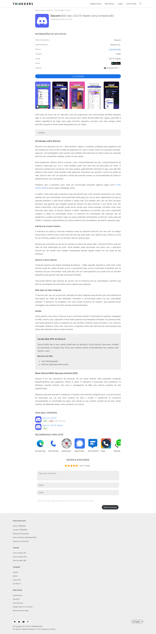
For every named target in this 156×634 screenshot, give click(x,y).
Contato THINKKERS (20, 530)
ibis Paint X (17, 584)
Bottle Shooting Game (21, 610)
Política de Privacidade (21, 534)
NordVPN (16, 599)
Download (78, 76)
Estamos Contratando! (21, 541)
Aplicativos (109, 4)
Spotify (15, 572)
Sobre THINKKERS (19, 526)
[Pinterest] (28, 622)
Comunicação (59, 10)
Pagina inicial (39, 10)
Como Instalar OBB (19, 560)
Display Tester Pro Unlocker (23, 607)
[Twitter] (19, 622)
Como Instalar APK (19, 553)
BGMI (44, 188)
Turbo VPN (17, 580)
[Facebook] (15, 622)
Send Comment (110, 507)
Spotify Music (17, 595)
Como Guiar (131, 4)
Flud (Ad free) (18, 603)
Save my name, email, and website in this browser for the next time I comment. (68, 501)
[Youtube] (23, 622)
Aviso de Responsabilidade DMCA (25, 537)
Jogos (120, 4)
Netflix (15, 576)
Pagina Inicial (95, 4)
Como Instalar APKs (20, 557)
